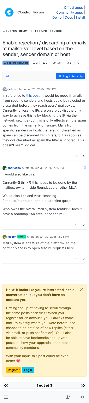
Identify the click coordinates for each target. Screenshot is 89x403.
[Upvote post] (76, 156)
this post (33, 95)
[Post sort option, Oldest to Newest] (8, 76)
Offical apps (73, 7)
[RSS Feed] (78, 63)
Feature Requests (17, 62)
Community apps (69, 12)
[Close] (81, 290)
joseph (11, 236)
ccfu (10, 89)
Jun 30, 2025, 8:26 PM (54, 236)
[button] (6, 397)
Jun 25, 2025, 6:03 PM (41, 89)
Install (80, 17)
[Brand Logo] (9, 12)
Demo (57, 17)
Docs (69, 17)
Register (13, 370)
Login (28, 370)
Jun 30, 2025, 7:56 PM (49, 167)
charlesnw (14, 167)
